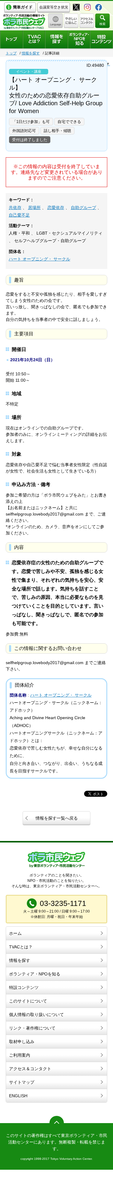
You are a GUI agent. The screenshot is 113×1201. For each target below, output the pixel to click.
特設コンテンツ (24, 987)
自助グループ (83, 207)
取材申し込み (21, 1041)
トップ (11, 53)
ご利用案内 (19, 1055)
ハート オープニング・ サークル (39, 259)
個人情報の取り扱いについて (36, 1014)
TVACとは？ (21, 946)
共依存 (15, 207)
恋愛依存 (55, 207)
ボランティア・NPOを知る (34, 974)
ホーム (15, 933)
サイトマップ (21, 1082)
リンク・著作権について (32, 1028)
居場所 (34, 207)
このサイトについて (28, 1001)
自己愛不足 (19, 215)
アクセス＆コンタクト (30, 1068)
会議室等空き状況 (53, 7)
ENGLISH (18, 1095)
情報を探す (31, 53)
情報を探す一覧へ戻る (57, 818)
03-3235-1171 (63, 903)
